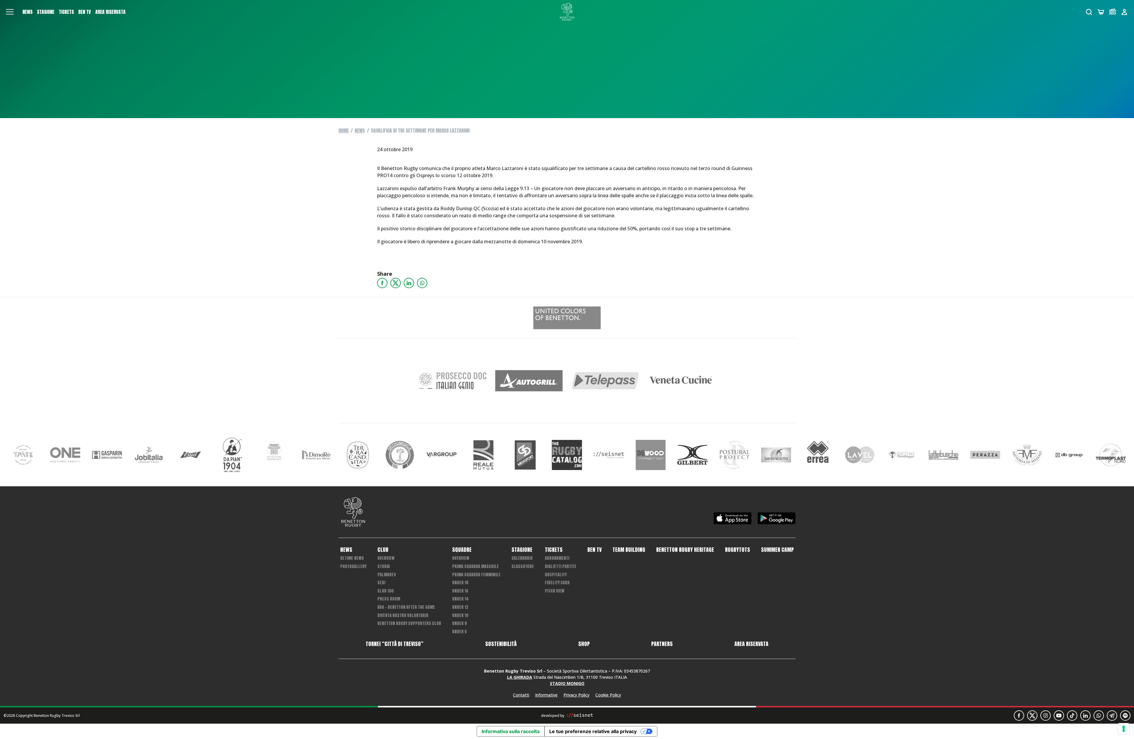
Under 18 (460, 582)
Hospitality (556, 574)
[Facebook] (382, 283)
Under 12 (460, 607)
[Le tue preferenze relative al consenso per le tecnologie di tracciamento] (1123, 728)
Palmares (386, 574)
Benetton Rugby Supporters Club (409, 623)
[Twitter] (395, 283)
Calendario (522, 558)
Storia (383, 566)
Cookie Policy (608, 695)
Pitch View (554, 591)
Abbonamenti (557, 558)
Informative (546, 695)
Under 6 (459, 631)
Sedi (381, 582)
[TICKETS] (1112, 12)
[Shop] (1100, 12)
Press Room (388, 599)
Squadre (462, 550)
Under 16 (460, 591)
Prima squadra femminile (476, 574)
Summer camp (777, 550)
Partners (662, 644)
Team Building (628, 550)
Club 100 (385, 591)
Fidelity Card (557, 582)
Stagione (45, 11)
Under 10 (460, 615)
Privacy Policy (576, 695)
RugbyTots (737, 550)
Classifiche (522, 566)
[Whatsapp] (422, 283)
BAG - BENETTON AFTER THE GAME (406, 607)
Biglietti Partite (560, 566)
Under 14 (460, 599)
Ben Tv (84, 11)
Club (382, 550)
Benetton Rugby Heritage (685, 550)
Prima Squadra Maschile (475, 566)
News (27, 11)
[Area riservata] (1124, 12)
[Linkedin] (409, 283)
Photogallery (353, 566)
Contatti (521, 695)
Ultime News (352, 558)
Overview (386, 558)
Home (343, 130)
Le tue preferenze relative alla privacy (593, 731)
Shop (584, 644)
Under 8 (459, 623)
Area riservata (110, 11)
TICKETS (66, 11)
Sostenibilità (501, 644)
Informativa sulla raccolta (511, 731)
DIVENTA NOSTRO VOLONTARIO (402, 615)
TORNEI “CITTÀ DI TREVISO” (394, 644)
